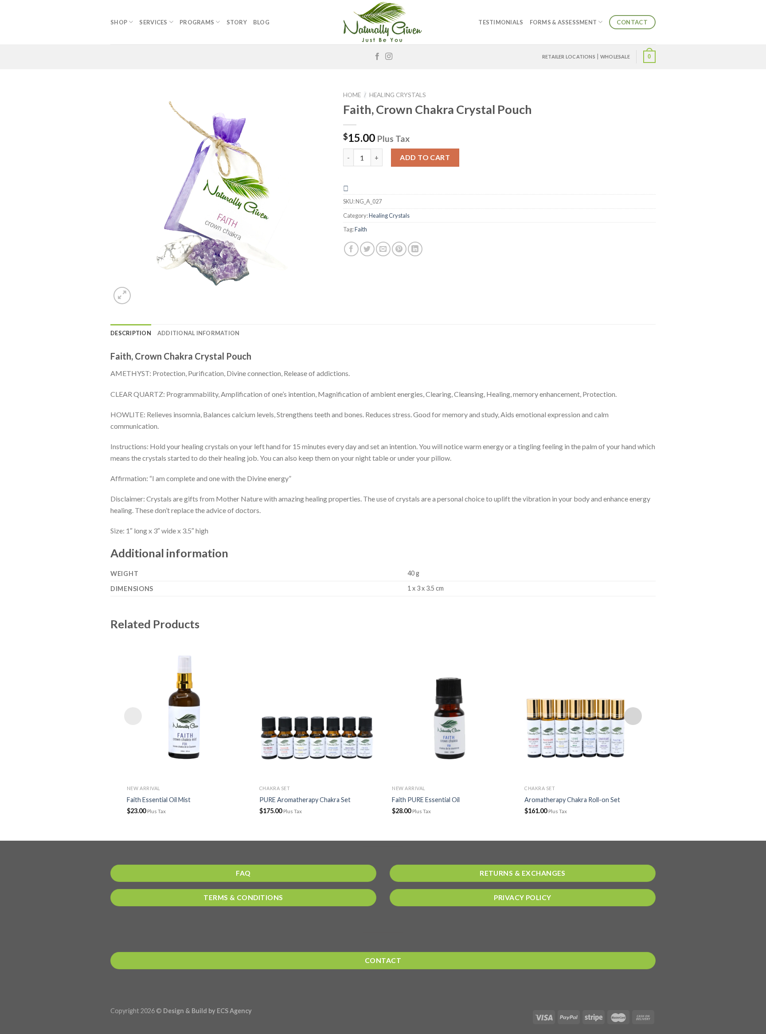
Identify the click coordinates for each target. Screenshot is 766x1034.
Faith (361, 229)
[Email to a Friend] (383, 249)
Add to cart (425, 157)
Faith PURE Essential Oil (426, 799)
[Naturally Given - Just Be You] (383, 22)
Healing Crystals (397, 94)
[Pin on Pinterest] (399, 249)
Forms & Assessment (563, 22)
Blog (261, 22)
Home (352, 94)
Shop (118, 22)
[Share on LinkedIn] (415, 249)
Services (153, 22)
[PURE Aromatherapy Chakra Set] (316, 709)
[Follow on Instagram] (388, 57)
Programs (197, 22)
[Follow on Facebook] (377, 57)
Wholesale (615, 56)
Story (237, 22)
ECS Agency (234, 1010)
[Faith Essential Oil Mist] (184, 709)
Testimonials (500, 22)
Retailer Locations (568, 56)
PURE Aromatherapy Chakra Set (305, 799)
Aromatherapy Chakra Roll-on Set (572, 799)
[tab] (130, 333)
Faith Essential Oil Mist (159, 799)
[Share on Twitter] (367, 249)
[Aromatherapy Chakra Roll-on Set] (581, 709)
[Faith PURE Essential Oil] (449, 709)
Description (130, 333)
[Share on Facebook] (351, 249)
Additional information (198, 333)
